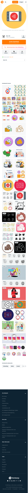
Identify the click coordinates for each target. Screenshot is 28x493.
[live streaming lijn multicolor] (8, 430)
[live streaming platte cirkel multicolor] (18, 227)
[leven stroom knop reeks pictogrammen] (19, 130)
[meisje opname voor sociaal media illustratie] (13, 400)
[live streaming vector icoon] (9, 139)
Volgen (23, 37)
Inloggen (21, 2)
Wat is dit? (11, 57)
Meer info (5, 60)
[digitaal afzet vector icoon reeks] (7, 249)
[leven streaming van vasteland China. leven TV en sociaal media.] (7, 174)
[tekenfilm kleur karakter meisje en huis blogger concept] (7, 121)
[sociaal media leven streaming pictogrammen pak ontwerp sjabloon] (8, 442)
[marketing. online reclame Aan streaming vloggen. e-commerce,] (8, 195)
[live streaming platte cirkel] (8, 420)
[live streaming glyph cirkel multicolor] (8, 239)
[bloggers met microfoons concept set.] (13, 113)
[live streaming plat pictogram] (8, 258)
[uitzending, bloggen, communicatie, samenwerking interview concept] (8, 130)
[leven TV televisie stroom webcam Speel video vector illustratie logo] (8, 90)
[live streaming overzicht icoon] (8, 411)
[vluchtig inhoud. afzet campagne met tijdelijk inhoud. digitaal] (8, 184)
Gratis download (14, 42)
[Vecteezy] (2, 2)
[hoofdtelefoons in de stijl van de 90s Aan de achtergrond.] (13, 379)
